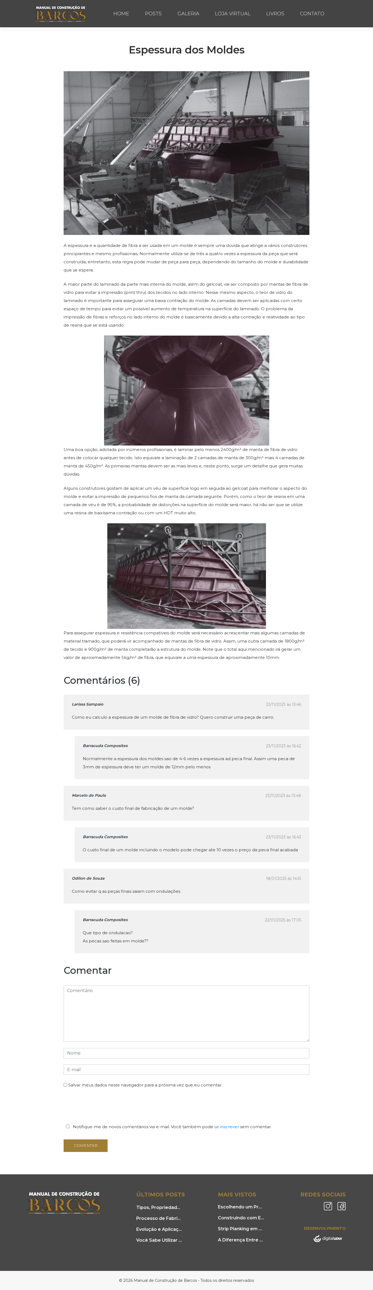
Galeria (188, 14)
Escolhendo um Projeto (241, 1207)
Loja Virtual (232, 14)
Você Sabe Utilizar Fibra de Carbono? (159, 1240)
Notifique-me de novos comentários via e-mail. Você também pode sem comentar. (172, 1126)
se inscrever (226, 1126)
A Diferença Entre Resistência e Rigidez (241, 1240)
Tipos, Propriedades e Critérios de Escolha (159, 1207)
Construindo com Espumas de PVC (241, 1217)
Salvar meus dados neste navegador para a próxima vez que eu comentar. (145, 1085)
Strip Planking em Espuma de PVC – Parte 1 (241, 1228)
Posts (153, 14)
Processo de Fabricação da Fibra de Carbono (159, 1218)
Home (121, 14)
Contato (312, 14)
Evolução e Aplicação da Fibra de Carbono (159, 1229)
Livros (275, 14)
